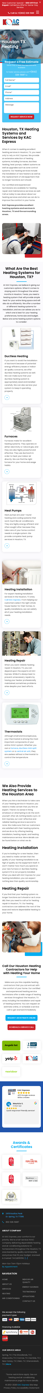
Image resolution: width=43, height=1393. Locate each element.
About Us (7, 1284)
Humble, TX (34, 1358)
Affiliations (28, 1296)
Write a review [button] (23, 1098)
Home (5, 1279)
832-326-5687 (12, 1222)
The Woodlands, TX (22, 1355)
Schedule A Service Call (21, 1027)
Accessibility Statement (28, 1388)
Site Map (34, 1384)
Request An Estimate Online (21, 1018)
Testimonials (29, 1291)
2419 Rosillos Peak (14, 1213)
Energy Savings (30, 1287)
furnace (14, 748)
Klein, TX (21, 1361)
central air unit (23, 751)
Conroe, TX (22, 1358)
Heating (6, 1293)
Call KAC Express (13, 599)
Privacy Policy (10, 1388)
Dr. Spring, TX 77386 (15, 1216)
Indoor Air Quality (27, 1281)
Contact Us (28, 1301)
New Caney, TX (9, 1361)
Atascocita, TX (9, 1358)
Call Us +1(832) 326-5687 (22, 13)
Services (6, 1288)
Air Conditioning (11, 1298)
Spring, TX (6, 1355)
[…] (26, 1258)
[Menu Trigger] (37, 12)
